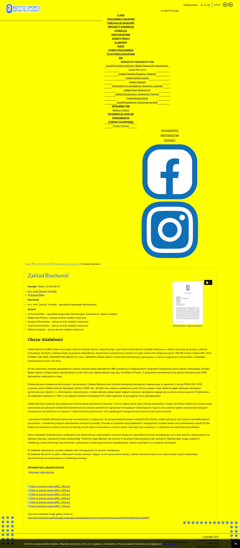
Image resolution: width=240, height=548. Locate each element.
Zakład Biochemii (137, 69)
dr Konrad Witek (36, 295)
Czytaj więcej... (171, 544)
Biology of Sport (121, 110)
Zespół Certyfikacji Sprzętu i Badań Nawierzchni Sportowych (137, 65)
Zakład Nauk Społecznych (137, 90)
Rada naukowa (120, 34)
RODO (120, 46)
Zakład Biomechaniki (137, 98)
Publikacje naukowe (120, 23)
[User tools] (208, 282)
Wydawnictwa (121, 106)
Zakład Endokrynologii (137, 78)
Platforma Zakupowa (121, 54)
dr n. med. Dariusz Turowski (42, 291)
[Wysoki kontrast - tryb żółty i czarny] (230, 4)
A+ (208, 4)
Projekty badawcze (121, 26)
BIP (121, 58)
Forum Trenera (121, 126)
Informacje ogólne (121, 114)
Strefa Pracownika (121, 50)
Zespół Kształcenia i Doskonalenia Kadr (137, 102)
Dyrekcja (121, 30)
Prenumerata (120, 118)
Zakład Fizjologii (137, 82)
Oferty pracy (121, 38)
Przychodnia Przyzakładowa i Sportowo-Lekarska (137, 86)
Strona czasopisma (121, 122)
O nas (120, 15)
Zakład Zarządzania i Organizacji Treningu (137, 94)
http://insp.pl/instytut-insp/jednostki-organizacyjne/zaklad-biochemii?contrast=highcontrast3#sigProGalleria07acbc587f (88, 517)
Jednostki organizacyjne (137, 62)
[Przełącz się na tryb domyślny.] (225, 4)
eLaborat (121, 42)
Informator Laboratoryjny (41, 472)
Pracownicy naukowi (121, 19)
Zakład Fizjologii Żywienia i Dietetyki (137, 74)
